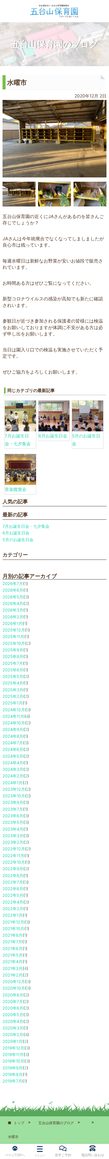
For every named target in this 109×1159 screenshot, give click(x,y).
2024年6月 (13, 749)
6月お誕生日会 (53, 435)
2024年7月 (13, 742)
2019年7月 (12, 1081)
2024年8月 (13, 736)
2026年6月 (13, 590)
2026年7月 (13, 583)
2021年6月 (13, 948)
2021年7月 (12, 941)
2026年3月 (13, 610)
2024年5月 (13, 756)
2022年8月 (13, 875)
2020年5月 (13, 1014)
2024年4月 (13, 762)
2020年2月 (13, 1034)
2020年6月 (13, 1008)
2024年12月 (14, 709)
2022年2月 (13, 908)
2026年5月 (13, 596)
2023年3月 (13, 835)
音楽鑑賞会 (15, 489)
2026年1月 (13, 623)
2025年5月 (13, 676)
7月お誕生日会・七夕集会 (26, 526)
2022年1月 (13, 915)
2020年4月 (13, 1021)
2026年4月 (13, 603)
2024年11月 (13, 716)
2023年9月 (13, 802)
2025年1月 (13, 702)
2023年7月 (13, 809)
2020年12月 (14, 981)
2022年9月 (13, 868)
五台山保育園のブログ (56, 1123)
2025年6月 (13, 669)
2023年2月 (13, 842)
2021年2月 (13, 975)
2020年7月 (13, 1001)
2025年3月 (13, 689)
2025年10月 (14, 643)
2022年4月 (13, 902)
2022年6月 (13, 888)
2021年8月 (13, 935)
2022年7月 (13, 882)
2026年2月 (13, 616)
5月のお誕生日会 (18, 539)
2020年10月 (14, 988)
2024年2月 (13, 775)
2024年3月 (13, 769)
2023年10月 (14, 795)
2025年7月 (13, 663)
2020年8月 (13, 994)
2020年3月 (13, 1028)
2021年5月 (13, 955)
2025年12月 (14, 630)
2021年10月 (13, 928)
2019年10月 (13, 1061)
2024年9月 (13, 729)
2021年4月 (13, 961)
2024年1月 (13, 782)
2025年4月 (13, 683)
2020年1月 (13, 1041)
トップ (19, 1123)
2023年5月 (13, 822)
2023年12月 (14, 789)
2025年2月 (13, 696)
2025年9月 (13, 649)
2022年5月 (13, 895)
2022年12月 (14, 848)
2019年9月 (13, 1067)
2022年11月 (13, 855)
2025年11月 (13, 636)
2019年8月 (13, 1074)
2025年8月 (13, 656)
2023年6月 (13, 815)
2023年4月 (13, 829)
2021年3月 (13, 968)
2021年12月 (13, 922)
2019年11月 (13, 1054)
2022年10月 (14, 862)
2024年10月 (14, 722)
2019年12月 (13, 1047)
